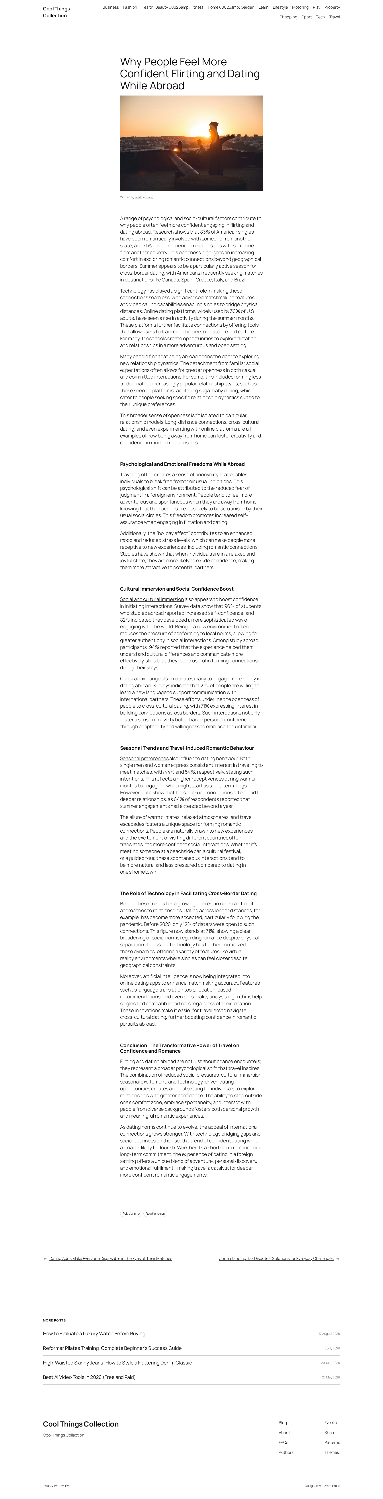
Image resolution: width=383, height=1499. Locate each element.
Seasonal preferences (144, 758)
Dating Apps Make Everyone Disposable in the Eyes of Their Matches (110, 1258)
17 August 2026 (329, 1333)
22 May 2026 (331, 1377)
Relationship (131, 1213)
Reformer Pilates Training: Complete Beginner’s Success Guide (112, 1348)
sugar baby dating (218, 390)
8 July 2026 (332, 1348)
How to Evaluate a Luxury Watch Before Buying (94, 1333)
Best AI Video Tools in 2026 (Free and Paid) (89, 1377)
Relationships (155, 1213)
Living (149, 197)
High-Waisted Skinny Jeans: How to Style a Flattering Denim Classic (117, 1363)
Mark (138, 197)
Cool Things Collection (56, 12)
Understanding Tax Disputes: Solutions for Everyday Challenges (276, 1258)
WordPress (332, 1485)
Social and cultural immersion (152, 599)
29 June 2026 (330, 1362)
